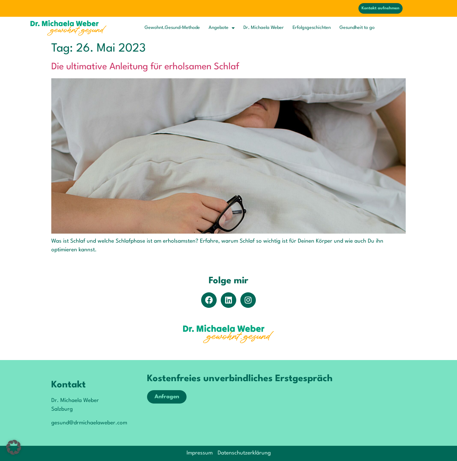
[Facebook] (209, 300)
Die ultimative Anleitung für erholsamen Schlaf (145, 66)
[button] (13, 447)
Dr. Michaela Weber (263, 27)
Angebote (218, 27)
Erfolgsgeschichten (312, 27)
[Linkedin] (228, 300)
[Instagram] (248, 300)
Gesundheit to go (357, 27)
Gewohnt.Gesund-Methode (172, 27)
